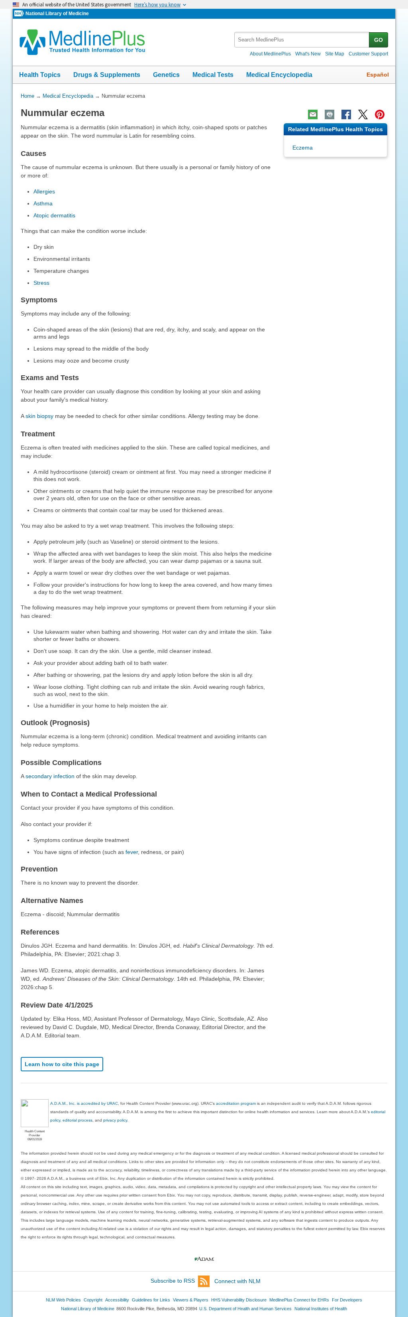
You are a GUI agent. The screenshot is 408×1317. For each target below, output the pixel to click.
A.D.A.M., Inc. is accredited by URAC (84, 1103)
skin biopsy (39, 416)
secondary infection (50, 776)
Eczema (302, 147)
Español (378, 74)
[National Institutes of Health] (20, 14)
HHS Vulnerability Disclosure (239, 1299)
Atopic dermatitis (54, 215)
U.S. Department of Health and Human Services (245, 1308)
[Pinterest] (379, 114)
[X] (363, 114)
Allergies (44, 191)
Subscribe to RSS (173, 1281)
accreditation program (236, 1103)
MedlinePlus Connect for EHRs (299, 1299)
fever (132, 852)
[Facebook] (346, 114)
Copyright (93, 1299)
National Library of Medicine (57, 13)
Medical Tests (212, 74)
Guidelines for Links (151, 1299)
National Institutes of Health (320, 1308)
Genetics (166, 74)
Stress (41, 283)
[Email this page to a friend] (312, 114)
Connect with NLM (237, 1281)
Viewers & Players (190, 1299)
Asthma (43, 203)
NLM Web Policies (63, 1299)
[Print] (329, 114)
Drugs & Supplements (106, 74)
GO (378, 40)
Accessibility (117, 1299)
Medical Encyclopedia (279, 74)
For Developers (347, 1299)
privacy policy (115, 1120)
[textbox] (302, 39)
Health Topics (40, 74)
